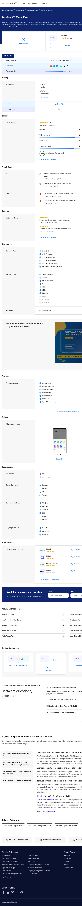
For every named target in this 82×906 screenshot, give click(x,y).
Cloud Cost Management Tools (39, 826)
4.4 (79, 129)
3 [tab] (60, 453)
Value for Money (45, 135)
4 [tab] (62, 453)
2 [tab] (59, 453)
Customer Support (46, 146)
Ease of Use (44, 140)
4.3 (79, 140)
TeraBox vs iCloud (8, 614)
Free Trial (60, 104)
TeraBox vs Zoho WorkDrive (11, 620)
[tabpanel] (60, 438)
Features (42, 129)
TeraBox (40, 800)
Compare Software (32, 10)
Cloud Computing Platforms (13, 826)
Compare (43, 3)
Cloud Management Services (66, 826)
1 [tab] (57, 453)
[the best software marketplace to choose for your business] (9, 4)
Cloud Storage (20, 10)
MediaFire (50, 800)
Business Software (7, 10)
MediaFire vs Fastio (8, 636)
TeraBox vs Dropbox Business (51, 669)
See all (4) (59, 459)
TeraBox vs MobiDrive (9, 625)
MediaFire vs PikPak (9, 631)
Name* (50, 591)
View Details (44, 98)
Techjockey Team (48, 811)
